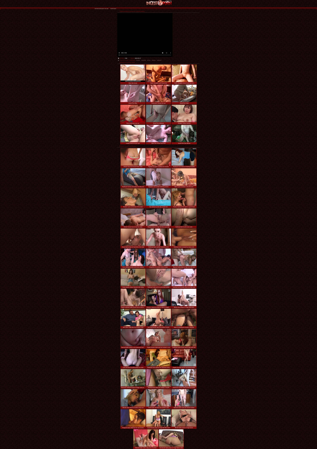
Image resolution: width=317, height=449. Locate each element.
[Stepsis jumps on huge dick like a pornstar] (158, 217)
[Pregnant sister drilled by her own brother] (133, 418)
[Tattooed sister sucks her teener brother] (184, 398)
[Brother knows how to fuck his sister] (133, 217)
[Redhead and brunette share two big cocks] (184, 277)
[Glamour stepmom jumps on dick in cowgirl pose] (158, 297)
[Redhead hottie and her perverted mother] (158, 277)
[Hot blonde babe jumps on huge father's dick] (171, 438)
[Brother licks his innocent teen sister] (133, 157)
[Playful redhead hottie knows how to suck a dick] (133, 297)
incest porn (113, 8)
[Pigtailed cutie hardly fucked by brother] (158, 177)
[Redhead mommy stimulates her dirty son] (133, 177)
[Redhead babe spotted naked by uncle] (158, 237)
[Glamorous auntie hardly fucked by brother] (184, 377)
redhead (159, 60)
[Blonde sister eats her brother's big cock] (133, 398)
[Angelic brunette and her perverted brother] (184, 357)
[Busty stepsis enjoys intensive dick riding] (133, 277)
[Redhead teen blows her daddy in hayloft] (158, 377)
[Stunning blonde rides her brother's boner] (158, 317)
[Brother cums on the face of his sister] (133, 197)
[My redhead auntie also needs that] (158, 197)
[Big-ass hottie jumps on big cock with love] (184, 257)
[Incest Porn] (158, 3)
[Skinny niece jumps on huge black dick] (184, 297)
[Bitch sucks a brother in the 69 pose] (184, 177)
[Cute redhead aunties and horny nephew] (133, 257)
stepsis (153, 60)
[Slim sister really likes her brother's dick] (133, 317)
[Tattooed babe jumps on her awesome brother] (133, 337)
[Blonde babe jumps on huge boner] (184, 418)
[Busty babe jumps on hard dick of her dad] (133, 237)
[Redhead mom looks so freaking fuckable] (184, 157)
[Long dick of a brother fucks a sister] (158, 257)
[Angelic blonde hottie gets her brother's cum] (158, 337)
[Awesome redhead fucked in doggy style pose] (133, 377)
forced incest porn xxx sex (101, 8)
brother (138, 60)
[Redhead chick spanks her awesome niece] (158, 357)
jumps (148, 60)
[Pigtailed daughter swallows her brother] (158, 157)
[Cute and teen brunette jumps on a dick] (133, 357)
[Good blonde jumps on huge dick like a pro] (158, 418)
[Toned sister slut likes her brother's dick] (158, 398)
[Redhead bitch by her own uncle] (184, 217)
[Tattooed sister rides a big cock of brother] (145, 438)
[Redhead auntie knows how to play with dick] (184, 337)
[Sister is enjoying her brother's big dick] (184, 317)
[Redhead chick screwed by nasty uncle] (184, 237)
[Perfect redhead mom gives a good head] (184, 197)
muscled (143, 60)
